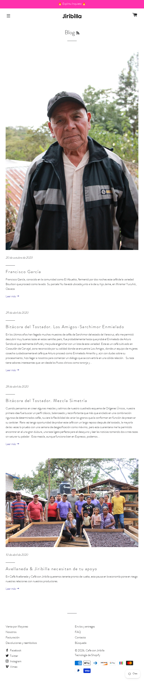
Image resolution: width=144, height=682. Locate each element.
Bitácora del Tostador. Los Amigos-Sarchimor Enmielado (65, 327)
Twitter (13, 656)
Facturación (13, 637)
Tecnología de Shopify (87, 655)
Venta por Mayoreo (17, 626)
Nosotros (11, 632)
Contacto (80, 637)
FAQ (78, 632)
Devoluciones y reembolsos (21, 643)
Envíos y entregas (85, 626)
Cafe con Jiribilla (95, 650)
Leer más (11, 296)
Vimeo (13, 667)
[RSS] (78, 33)
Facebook (15, 650)
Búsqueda (80, 643)
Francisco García (23, 272)
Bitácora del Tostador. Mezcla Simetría (46, 401)
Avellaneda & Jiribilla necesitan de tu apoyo (51, 569)
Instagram (15, 661)
